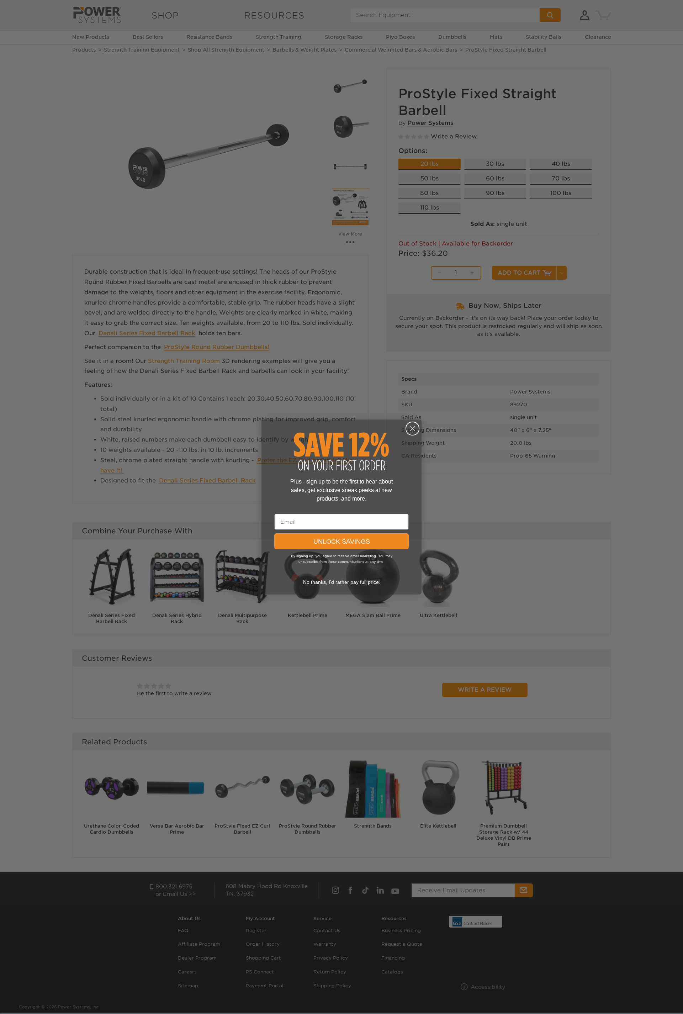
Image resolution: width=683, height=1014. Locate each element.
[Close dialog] (412, 428)
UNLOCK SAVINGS (341, 541)
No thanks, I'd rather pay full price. (341, 582)
